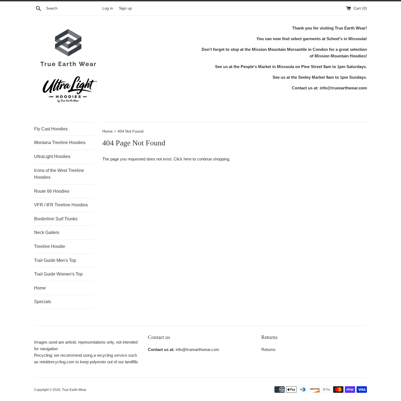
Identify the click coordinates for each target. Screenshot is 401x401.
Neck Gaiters (46, 232)
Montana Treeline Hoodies (59, 142)
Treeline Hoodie (49, 246)
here (187, 159)
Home (40, 288)
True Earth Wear (74, 390)
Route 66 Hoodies (51, 191)
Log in (107, 8)
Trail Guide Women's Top (58, 274)
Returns (268, 349)
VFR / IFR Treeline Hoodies (61, 205)
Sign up (125, 8)
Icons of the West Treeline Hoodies (59, 174)
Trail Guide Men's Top (55, 260)
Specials (42, 301)
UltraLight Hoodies (52, 156)
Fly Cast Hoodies (51, 129)
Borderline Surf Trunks (55, 218)
